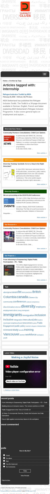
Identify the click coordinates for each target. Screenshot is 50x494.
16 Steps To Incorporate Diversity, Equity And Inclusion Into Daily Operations (23, 414)
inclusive (8, 319)
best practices (27, 292)
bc (20, 292)
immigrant (25, 310)
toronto (21, 330)
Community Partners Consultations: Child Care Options (24, 133)
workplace (40, 335)
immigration (28, 315)
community (8, 302)
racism (28, 326)
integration (18, 320)
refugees (34, 326)
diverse (18, 307)
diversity (28, 306)
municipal (6, 323)
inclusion (40, 315)
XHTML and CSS (30, 491)
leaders (40, 320)
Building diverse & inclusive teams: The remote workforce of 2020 (23, 406)
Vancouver (11, 334)
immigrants (12, 314)
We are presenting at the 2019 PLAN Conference (21, 195)
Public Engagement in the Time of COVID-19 (16, 410)
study (15, 329)
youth (5, 338)
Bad (7, 461)
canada (22, 297)
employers (41, 307)
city (36, 297)
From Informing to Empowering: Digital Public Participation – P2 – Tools (24, 402)
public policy (20, 326)
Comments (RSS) (15, 491)
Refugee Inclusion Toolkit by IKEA (17, 94)
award (15, 292)
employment (8, 310)
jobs (35, 319)
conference (19, 301)
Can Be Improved (11, 464)
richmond (7, 330)
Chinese (31, 297)
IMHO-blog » (9, 160)
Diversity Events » (12, 191)
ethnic (15, 310)
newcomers (27, 323)
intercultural (28, 320)
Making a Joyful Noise (25, 357)
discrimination (9, 307)
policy (35, 323)
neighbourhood (16, 323)
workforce (31, 334)
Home (5, 81)
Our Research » (11, 225)
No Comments (10, 467)
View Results (25, 475)
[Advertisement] (25, 44)
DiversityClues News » (13, 129)
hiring (19, 310)
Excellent (9, 458)
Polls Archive (6, 480)
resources (41, 326)
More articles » (42, 153)
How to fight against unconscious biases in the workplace (20, 419)
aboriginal (7, 292)
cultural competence (32, 302)
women (22, 335)
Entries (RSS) (5, 491)
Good (8, 455)
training (29, 329)
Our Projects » (10, 256)
